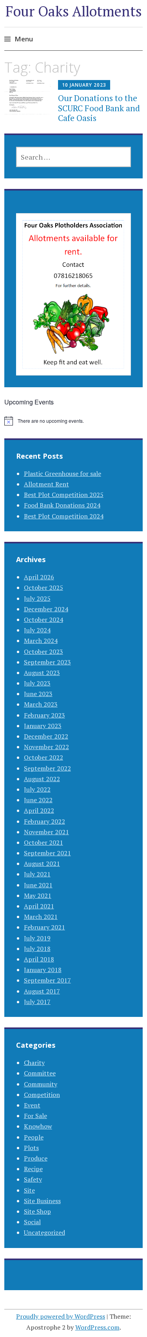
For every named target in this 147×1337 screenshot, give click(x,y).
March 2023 (41, 704)
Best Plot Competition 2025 (63, 494)
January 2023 (43, 725)
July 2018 (37, 948)
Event (32, 1105)
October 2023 (43, 651)
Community (40, 1084)
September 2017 (47, 980)
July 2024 (37, 630)
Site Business (42, 1200)
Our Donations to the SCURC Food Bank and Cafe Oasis (99, 108)
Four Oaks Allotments (73, 11)
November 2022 (46, 746)
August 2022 (42, 778)
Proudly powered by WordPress (60, 1316)
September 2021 (47, 853)
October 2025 (43, 587)
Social (32, 1222)
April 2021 (39, 906)
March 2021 (41, 916)
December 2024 (46, 609)
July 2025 (37, 598)
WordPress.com (97, 1327)
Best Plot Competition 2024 (63, 516)
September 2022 (47, 768)
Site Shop (37, 1211)
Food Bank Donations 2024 (62, 505)
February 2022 (44, 821)
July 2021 (37, 874)
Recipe (33, 1168)
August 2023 (42, 672)
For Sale (35, 1115)
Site (29, 1190)
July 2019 (37, 938)
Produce (35, 1158)
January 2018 (43, 969)
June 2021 (38, 885)
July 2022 (37, 789)
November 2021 (46, 832)
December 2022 (46, 736)
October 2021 (43, 842)
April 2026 (39, 577)
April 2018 (39, 959)
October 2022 (43, 757)
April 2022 (39, 810)
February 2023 (44, 715)
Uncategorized (44, 1232)
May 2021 (37, 895)
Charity (34, 1062)
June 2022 (38, 800)
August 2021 (42, 863)
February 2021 (44, 927)
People (34, 1137)
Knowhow (38, 1126)
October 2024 (43, 619)
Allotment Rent (46, 484)
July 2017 (37, 1001)
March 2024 (41, 640)
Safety (33, 1179)
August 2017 (42, 991)
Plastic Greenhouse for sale (62, 473)
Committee (40, 1073)
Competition (42, 1094)
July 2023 (37, 683)
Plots (31, 1147)
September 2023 (47, 662)
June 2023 (38, 693)
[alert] (73, 420)
